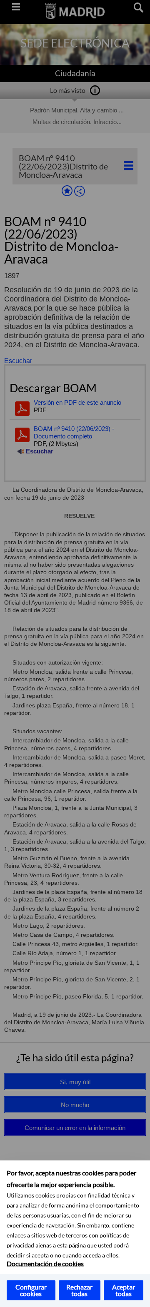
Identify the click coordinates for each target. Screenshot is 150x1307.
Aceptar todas (123, 1290)
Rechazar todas (79, 1290)
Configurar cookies (31, 1290)
